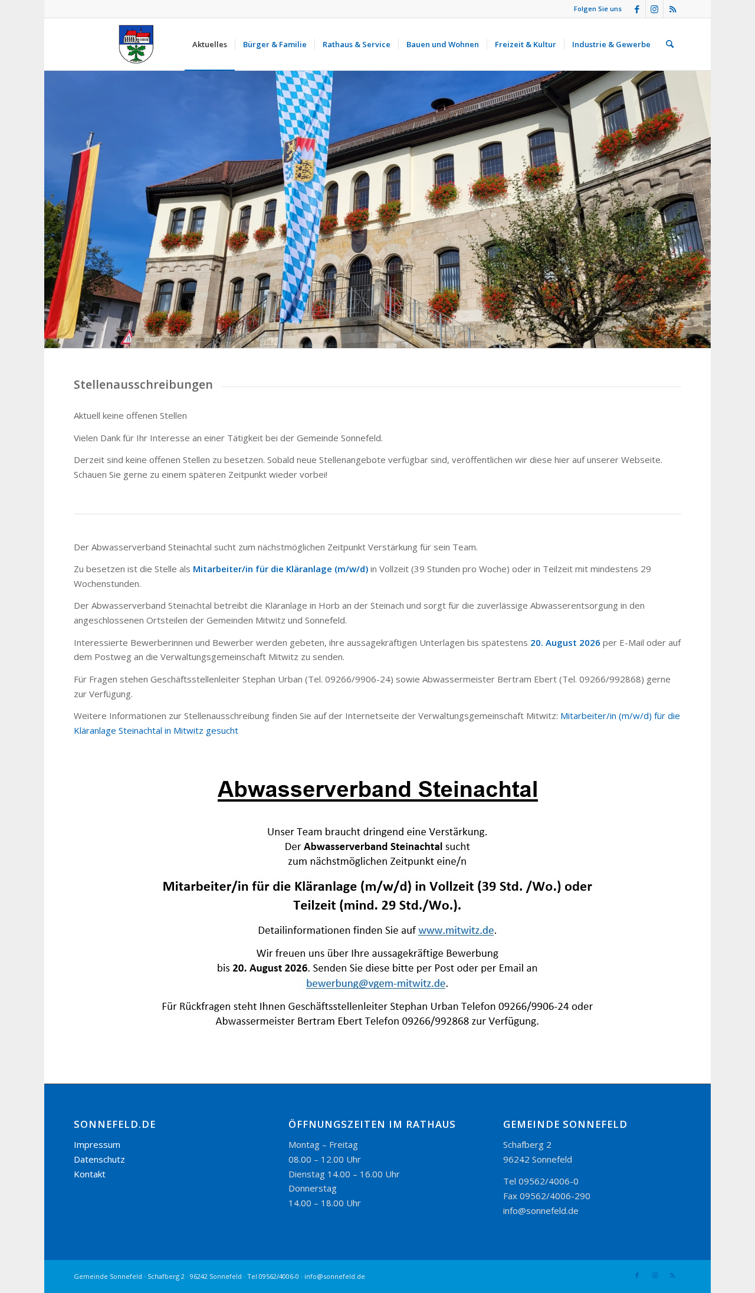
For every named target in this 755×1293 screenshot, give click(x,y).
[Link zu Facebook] (636, 9)
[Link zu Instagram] (654, 9)
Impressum (97, 1144)
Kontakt (90, 1174)
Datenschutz (99, 1159)
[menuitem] (210, 44)
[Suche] (669, 44)
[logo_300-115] (141, 44)
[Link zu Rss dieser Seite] (672, 9)
